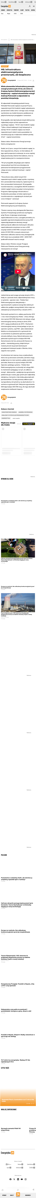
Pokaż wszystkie (16, 418)
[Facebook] (10, 1179)
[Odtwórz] (18, 54)
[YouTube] (21, 1179)
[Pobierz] (33, 80)
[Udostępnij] (33, 1189)
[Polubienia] (2, 1190)
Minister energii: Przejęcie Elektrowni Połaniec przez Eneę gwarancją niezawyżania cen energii (15, 246)
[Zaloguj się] (30, 6)
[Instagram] (25, 1179)
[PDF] (11, 403)
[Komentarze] (18, 1190)
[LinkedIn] (18, 1179)
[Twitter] (14, 1179)
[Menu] (34, 6)
